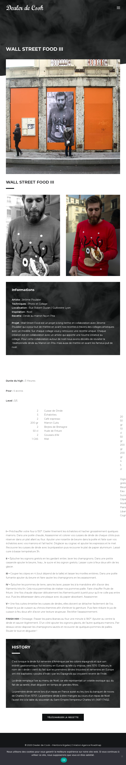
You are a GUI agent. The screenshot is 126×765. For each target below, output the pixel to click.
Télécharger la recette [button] (63, 717)
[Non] (122, 756)
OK (63, 760)
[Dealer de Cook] (25, 7)
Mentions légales (61, 745)
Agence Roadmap (91, 745)
